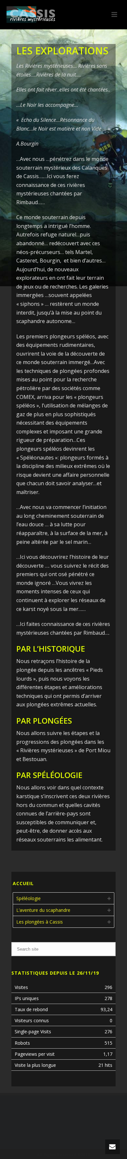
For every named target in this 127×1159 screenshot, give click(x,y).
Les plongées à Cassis (39, 922)
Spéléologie (28, 898)
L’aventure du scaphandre (43, 910)
